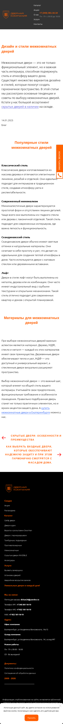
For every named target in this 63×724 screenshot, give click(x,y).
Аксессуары (9, 560)
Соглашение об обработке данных (20, 673)
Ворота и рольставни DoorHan (18, 530)
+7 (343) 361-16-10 (49, 13)
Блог (3, 124)
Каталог (37, 5)
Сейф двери (9, 520)
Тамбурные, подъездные (15, 540)
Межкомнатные (11, 550)
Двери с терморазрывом (15, 535)
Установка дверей (12, 575)
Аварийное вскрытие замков (17, 580)
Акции (36, 10)
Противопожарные (13, 545)
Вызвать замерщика (13, 570)
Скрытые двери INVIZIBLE (15, 555)
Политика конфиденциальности (19, 668)
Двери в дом (10, 525)
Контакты (38, 24)
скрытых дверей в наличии (20, 106)
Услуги (37, 19)
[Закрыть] (60, 706)
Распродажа (9, 510)
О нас (36, 14)
